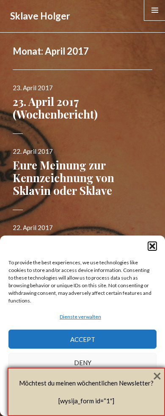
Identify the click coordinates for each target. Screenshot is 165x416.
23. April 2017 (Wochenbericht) (55, 108)
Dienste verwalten (80, 316)
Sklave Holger (40, 16)
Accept (82, 339)
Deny (82, 362)
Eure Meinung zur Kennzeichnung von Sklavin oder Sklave (63, 178)
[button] (152, 246)
